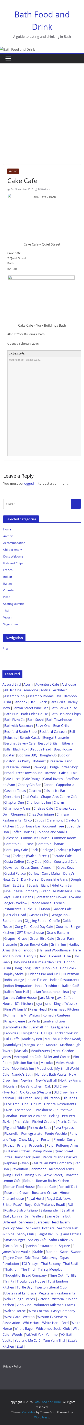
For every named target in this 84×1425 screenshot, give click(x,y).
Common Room (64, 838)
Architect (60, 690)
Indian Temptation (18, 985)
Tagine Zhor (13, 1257)
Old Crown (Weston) (35, 1092)
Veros (30, 1299)
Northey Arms (70, 1080)
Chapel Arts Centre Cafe (59, 796)
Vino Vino (24, 1305)
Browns (50, 773)
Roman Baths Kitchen (52, 1180)
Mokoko (47, 1062)
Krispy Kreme (14, 1021)
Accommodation (14, 543)
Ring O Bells (13, 1175)
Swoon (76, 1251)
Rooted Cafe (46, 1186)
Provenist (36, 1145)
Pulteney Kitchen (17, 1151)
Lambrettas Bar (16, 1027)
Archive (13, 171)
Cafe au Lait (68, 773)
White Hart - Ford (55, 1323)
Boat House (63, 749)
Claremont (55, 820)
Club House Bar (29, 826)
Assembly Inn (14, 696)
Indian (7, 577)
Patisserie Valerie (33, 1116)
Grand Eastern (57, 932)
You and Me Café (27, 1340)
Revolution (20, 1169)
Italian (7, 583)
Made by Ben (32, 1039)
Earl (7, 885)
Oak (48, 1086)
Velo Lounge (13, 1299)
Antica (45, 690)
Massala (21, 1051)
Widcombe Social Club (53, 1328)
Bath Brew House (64, 708)
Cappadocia (65, 784)
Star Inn (51, 1251)
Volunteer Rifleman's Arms (54, 1305)
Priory (22, 1145)
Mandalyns (12, 1045)
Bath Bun (11, 714)
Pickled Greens (43, 1121)
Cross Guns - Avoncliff (38, 867)
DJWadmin (44, 189)
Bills (7, 749)
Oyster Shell (24, 1110)
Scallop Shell (13, 1228)
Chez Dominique (41, 814)
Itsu (66, 991)
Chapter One (14, 802)
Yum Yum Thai (54, 1340)
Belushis (10, 737)
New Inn (27, 1080)
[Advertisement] (42, 107)
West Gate (12, 1317)
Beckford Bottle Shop (20, 731)
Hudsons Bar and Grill (43, 974)
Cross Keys (65, 867)
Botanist (39, 761)
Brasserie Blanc (60, 761)
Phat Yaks (22, 1121)
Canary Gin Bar (29, 784)
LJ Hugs (46, 1033)
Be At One (43, 725)
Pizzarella (11, 1133)
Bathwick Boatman (18, 725)
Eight (45, 885)
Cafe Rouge (32, 779)
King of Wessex (65, 1003)
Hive (67, 956)
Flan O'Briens (23, 897)
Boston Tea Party (17, 761)
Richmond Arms (61, 1169)
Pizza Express (63, 1127)
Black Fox (20, 749)
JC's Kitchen (24, 1003)
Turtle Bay (24, 1287)
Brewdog (39, 767)
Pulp (49, 1145)
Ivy (74, 991)
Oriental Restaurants (60, 1104)
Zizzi (20, 1346)
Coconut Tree (53, 826)
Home (7, 529)
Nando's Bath (22, 1074)
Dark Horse (30, 879)
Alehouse (69, 684)
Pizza (6, 597)
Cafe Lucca (12, 779)
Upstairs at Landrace (20, 1293)
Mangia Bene (33, 1045)
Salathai (68, 1210)
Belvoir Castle (30, 737)
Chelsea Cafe (43, 808)
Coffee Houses (23, 832)
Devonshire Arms (54, 879)
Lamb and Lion (53, 1021)
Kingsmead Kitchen (64, 1009)
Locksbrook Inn (66, 1033)
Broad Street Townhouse (23, 773)
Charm (59, 802)
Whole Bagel (23, 1328)
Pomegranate (31, 1133)
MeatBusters (40, 1051)
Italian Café (70, 985)
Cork (34, 850)
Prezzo (9, 1145)
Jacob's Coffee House (20, 997)
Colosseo (11, 838)
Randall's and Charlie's (60, 1157)
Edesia (34, 885)
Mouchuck (45, 1068)
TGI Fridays (30, 1263)
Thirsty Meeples (50, 1269)
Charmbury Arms (17, 808)
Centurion (12, 796)
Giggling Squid (35, 920)
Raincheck (23, 1157)
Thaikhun (11, 1269)
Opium (36, 1104)
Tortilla (71, 1275)
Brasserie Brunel (17, 767)
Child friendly (12, 550)
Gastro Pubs (38, 915)
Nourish (10, 1086)
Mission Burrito (26, 1062)
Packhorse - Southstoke (54, 1110)
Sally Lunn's (13, 1216)
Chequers (18, 814)
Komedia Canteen (56, 1015)
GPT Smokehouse (30, 932)
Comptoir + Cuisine (19, 844)
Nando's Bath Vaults (50, 1074)
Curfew (33, 873)
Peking (54, 1116)
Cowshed (11, 867)
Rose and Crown (16, 1192)
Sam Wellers (34, 1216)
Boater (9, 755)
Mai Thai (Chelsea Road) (63, 1039)
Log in (7, 648)
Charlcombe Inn (39, 802)
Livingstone (29, 1033)
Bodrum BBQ (27, 755)
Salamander (50, 1210)
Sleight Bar (45, 1234)
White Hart (31, 1323)
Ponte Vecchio (56, 1133)
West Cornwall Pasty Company (51, 1311)
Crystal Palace (15, 873)
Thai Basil (70, 1263)
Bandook (20, 702)
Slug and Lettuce (68, 1234)
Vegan (7, 617)
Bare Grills (57, 702)
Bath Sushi (35, 719)
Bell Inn (75, 731)
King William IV (15, 1009)
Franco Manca (40, 903)
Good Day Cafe (41, 926)
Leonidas (11, 1033)
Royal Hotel (35, 1198)
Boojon (64, 755)
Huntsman (71, 974)
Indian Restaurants (64, 980)
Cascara (35, 790)
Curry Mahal (51, 873)
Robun (28, 1180)
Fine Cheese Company (21, 891)
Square (64, 1246)
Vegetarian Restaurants (57, 1293)
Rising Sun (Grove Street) (44, 1175)
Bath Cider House (34, 714)
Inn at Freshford (47, 985)
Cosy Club (34, 861)
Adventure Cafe (47, 684)
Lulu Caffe (12, 1039)
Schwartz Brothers (40, 1228)
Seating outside (13, 604)
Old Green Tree (28, 1098)
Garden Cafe (62, 909)
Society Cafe (37, 1240)
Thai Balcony (51, 1263)
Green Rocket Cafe (34, 944)
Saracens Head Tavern (53, 1222)
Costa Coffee (14, 861)
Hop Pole (50, 968)
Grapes (9, 938)
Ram (36, 1157)
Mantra (51, 1045)
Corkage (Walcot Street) (31, 856)
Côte (47, 861)
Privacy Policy (12, 1366)
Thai (6, 611)
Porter (46, 1139)
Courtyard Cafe (65, 861)
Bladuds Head (40, 749)
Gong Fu (21, 926)
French (8, 570)
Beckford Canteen (53, 731)
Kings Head (38, 1009)
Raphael (10, 1163)
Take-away (49, 1257)
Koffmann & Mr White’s (22, 1015)
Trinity (9, 1281)
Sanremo (26, 1222)
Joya (38, 1003)
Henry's (30, 956)
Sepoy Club (25, 1234)
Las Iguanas (60, 1027)
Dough (76, 879)
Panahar (10, 1116)
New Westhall (46, 1080)
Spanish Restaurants (40, 1246)
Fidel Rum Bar (62, 885)
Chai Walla (30, 796)
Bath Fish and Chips (66, 714)
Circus (39, 820)
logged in (30, 483)
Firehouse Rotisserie (56, 891)
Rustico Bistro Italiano (21, 1210)
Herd (42, 956)
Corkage (46, 850)
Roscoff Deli (68, 1186)
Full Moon (42, 909)
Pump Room (42, 1151)
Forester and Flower (51, 897)
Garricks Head (15, 915)
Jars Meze (46, 997)
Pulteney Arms (67, 1145)
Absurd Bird (11, 684)
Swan (64, 1251)
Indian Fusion (37, 980)
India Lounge (14, 980)
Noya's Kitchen (30, 1086)
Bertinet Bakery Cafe (19, 743)
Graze (22, 938)
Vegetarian (10, 624)
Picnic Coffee (67, 1121)
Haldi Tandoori (24, 950)
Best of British (49, 743)
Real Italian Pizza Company (51, 1163)
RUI (70, 1204)
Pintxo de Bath (39, 1127)
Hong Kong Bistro (27, 968)
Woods (17, 1334)
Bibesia (67, 743)
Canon (48, 784)
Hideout (55, 956)
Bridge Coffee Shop (63, 767)
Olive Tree (11, 1104)
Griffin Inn (58, 944)
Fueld (28, 909)
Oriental (8, 590)
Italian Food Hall (16, 991)
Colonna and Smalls (52, 832)
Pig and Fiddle (15, 1127)
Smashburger (14, 1240)
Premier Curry (64, 1139)
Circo (28, 820)
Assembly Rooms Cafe (44, 696)
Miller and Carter (57, 1056)
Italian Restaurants (46, 991)
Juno (47, 1003)
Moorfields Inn (23, 1068)
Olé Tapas (69, 1098)
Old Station (51, 1098)
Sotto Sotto (13, 1246)
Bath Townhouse (59, 719)
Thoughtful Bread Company (25, 1275)
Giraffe (54, 920)
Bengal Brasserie (56, 737)
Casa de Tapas (15, 790)
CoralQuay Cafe (16, 850)
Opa (25, 1104)
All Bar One (12, 690)
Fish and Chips (13, 563)
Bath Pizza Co (14, 719)
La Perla (34, 1021)
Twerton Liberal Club (51, 1287)
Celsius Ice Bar (54, 790)
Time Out (56, 1275)
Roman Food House (19, 1186)
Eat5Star (19, 885)
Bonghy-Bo (48, 755)
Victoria (43, 1299)
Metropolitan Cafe (27, 1056)
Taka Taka (32, 1257)
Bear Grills (61, 725)
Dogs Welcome (13, 556)
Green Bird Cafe (42, 938)
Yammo (52, 1334)
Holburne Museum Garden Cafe (36, 962)
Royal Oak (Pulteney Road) (45, 1204)
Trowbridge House (31, 1281)
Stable (38, 1251)
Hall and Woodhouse (54, 950)
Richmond (38, 1169)
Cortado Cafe (62, 856)
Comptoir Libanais (50, 844)
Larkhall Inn (40, 1027)
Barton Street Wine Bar (30, 708)
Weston (29, 1317)
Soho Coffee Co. (61, 1240)
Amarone (31, 690)
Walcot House (15, 1311)
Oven (8, 1110)
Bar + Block (38, 702)
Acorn (28, 684)
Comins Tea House (35, 838)
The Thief (28, 1269)
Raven (24, 1163)
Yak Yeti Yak (34, 1334)
